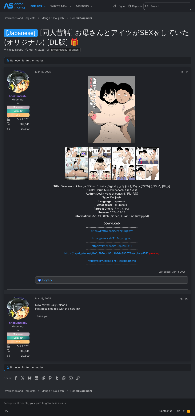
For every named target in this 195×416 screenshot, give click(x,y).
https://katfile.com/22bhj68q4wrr (112, 230)
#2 (186, 298)
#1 (187, 71)
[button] (44, 6)
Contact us (165, 410)
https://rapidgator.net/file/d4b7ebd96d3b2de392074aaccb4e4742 (106, 253)
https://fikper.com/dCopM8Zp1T (112, 245)
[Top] (183, 411)
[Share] (181, 72)
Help (177, 410)
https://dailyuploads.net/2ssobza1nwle (112, 260)
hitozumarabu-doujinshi (65, 49)
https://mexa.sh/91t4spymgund (112, 238)
